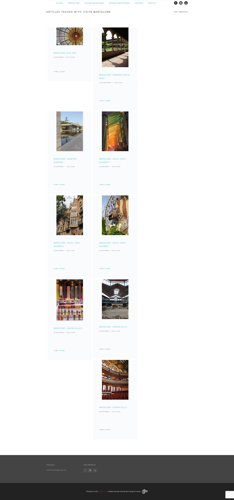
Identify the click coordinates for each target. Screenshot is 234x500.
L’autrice (139, 3)
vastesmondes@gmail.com (56, 470)
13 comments (58, 57)
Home (176, 12)
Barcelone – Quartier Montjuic (65, 160)
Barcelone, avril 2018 (65, 53)
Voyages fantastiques (119, 3)
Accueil (59, 3)
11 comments (104, 250)
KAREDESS (102, 491)
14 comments (104, 166)
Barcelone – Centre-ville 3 (68, 328)
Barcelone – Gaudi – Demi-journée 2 (67, 244)
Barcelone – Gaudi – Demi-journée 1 (112, 244)
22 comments (59, 166)
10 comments (59, 332)
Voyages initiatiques (94, 3)
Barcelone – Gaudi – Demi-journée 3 (112, 160)
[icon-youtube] (186, 3)
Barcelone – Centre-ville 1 (113, 407)
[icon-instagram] (181, 3)
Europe (62, 71)
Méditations (74, 3)
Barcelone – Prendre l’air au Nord (114, 76)
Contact (152, 3)
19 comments (104, 412)
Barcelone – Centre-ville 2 (113, 327)
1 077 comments (105, 82)
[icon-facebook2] (85, 470)
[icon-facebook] (176, 3)
